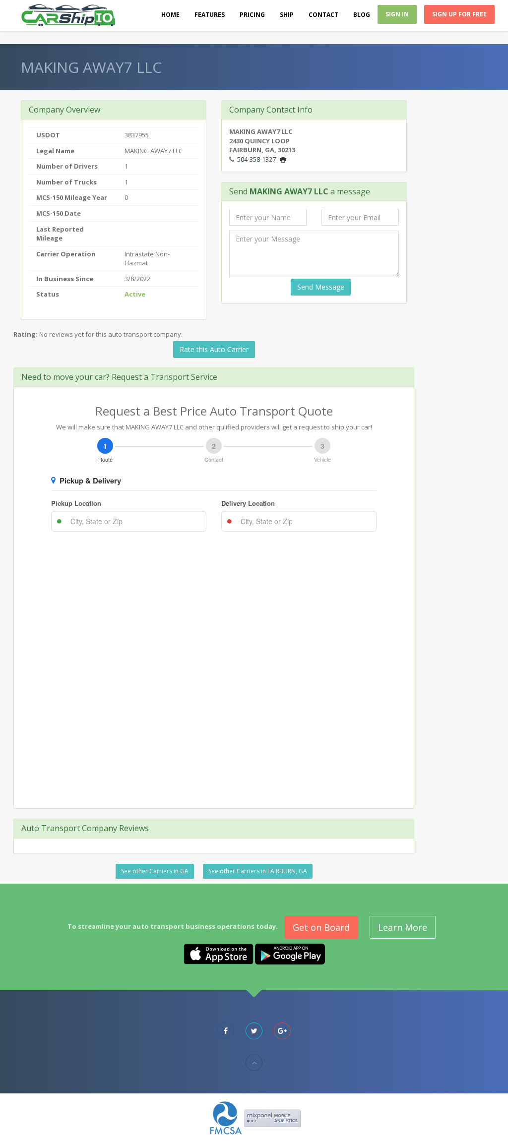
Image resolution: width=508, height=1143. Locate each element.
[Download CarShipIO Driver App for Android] (290, 953)
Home (170, 14)
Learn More (402, 927)
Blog (361, 14)
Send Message (320, 287)
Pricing (252, 14)
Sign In (397, 14)
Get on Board (321, 927)
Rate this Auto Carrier (214, 349)
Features (209, 14)
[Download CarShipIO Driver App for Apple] (219, 953)
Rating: (25, 334)
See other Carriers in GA (155, 871)
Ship (287, 14)
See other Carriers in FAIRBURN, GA (257, 871)
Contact (323, 14)
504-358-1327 (256, 159)
